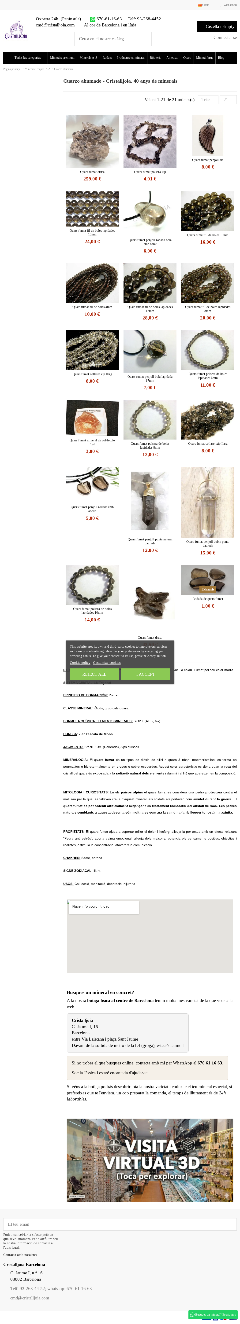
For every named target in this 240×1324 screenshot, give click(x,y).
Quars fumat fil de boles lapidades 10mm (92, 232)
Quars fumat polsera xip (150, 172)
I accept (145, 674)
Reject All (94, 674)
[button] (31, 58)
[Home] (8, 58)
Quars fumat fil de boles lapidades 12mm (150, 309)
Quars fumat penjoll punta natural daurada (150, 541)
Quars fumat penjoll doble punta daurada (207, 543)
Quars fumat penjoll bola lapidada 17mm (150, 378)
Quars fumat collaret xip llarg (92, 374)
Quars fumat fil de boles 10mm (208, 235)
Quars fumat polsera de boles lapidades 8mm (150, 445)
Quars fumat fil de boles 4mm (92, 307)
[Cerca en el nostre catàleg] (145, 39)
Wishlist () (230, 5)
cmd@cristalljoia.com (29, 1297)
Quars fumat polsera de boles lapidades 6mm (208, 376)
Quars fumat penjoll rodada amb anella (92, 509)
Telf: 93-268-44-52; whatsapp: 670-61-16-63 (51, 1288)
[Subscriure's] (229, 1224)
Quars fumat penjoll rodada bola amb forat (150, 242)
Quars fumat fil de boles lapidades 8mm (207, 309)
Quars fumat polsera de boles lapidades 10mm (92, 611)
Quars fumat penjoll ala (207, 160)
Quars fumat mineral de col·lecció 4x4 (92, 442)
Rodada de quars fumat (208, 599)
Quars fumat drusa (92, 172)
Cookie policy (80, 662)
